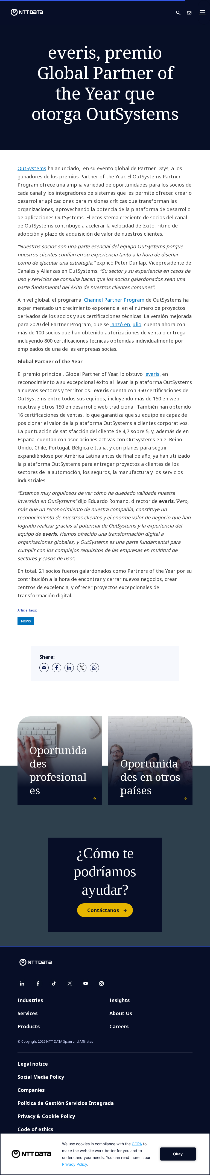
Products (29, 1026)
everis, (153, 374)
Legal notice (33, 1063)
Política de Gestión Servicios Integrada (66, 1103)
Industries (30, 1000)
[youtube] (85, 983)
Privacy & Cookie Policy (46, 1116)
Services (28, 1013)
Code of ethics (35, 1129)
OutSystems (32, 168)
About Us (120, 1013)
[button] (181, 12)
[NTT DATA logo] (22, 12)
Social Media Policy (41, 1077)
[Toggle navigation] (204, 12)
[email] (44, 667)
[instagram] (101, 983)
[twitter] (81, 667)
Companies (31, 1090)
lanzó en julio (125, 324)
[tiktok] (54, 983)
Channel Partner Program (114, 299)
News (26, 621)
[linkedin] (69, 667)
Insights (119, 1000)
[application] (105, 1154)
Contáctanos (103, 910)
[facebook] (56, 667)
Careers (119, 1026)
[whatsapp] (94, 667)
